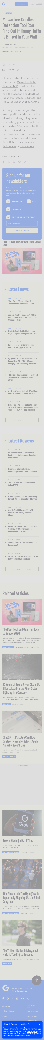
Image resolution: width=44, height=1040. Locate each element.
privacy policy (32, 1032)
